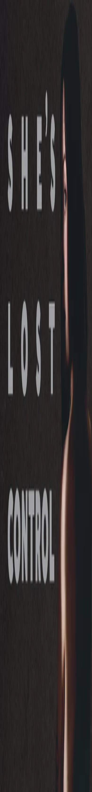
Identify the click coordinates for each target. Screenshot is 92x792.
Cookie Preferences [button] (25, 743)
